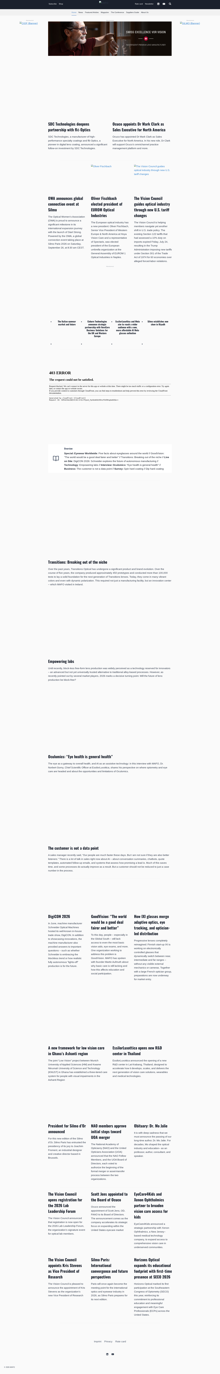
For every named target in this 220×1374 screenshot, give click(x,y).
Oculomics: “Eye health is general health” (80, 756)
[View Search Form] (170, 3)
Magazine (105, 12)
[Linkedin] (158, 3)
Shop (61, 4)
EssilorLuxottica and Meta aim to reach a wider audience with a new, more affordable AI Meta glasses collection (127, 327)
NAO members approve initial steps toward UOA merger (108, 1131)
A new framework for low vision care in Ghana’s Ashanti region (76, 1050)
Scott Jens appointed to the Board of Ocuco (109, 1196)
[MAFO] (110, 4)
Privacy (108, 1341)
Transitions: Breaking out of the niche (77, 562)
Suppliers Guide (132, 12)
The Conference (117, 12)
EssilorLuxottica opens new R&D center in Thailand (137, 1050)
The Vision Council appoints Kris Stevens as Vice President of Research (65, 1268)
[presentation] (77, 96)
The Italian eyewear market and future (67, 323)
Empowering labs (61, 661)
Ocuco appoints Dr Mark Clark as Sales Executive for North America (139, 126)
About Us (144, 12)
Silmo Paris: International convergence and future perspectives (109, 1268)
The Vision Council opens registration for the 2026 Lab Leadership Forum (65, 1202)
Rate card (139, 4)
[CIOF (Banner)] (30, 60)
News (80, 12)
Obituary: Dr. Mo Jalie (150, 1126)
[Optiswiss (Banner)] (110, 39)
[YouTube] (163, 3)
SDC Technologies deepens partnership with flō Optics (69, 126)
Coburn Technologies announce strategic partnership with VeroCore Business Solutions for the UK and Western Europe (97, 329)
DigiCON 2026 (59, 916)
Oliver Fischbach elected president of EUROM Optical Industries (106, 206)
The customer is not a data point (73, 848)
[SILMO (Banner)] (190, 60)
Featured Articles (92, 12)
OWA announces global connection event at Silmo (65, 203)
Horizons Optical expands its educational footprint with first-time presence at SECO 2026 (153, 1268)
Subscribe (53, 4)
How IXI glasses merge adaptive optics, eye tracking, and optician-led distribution (152, 924)
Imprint (97, 1341)
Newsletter (149, 4)
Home (74, 12)
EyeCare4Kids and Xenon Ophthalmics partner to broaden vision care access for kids (151, 1205)
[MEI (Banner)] (110, 278)
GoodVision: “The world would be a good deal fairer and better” (109, 922)
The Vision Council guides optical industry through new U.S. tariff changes (152, 206)
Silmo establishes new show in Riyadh (158, 323)
